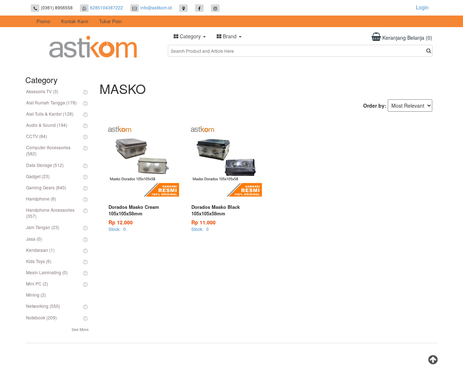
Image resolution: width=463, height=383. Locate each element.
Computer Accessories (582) (48, 150)
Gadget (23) (38, 176)
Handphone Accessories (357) (50, 213)
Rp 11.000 (203, 222)
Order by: (374, 105)
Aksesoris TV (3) (42, 91)
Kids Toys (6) (38, 261)
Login (422, 7)
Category (190, 36)
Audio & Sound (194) (46, 125)
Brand (229, 36)
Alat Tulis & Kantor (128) (49, 114)
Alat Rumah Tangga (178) (51, 102)
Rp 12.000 (121, 222)
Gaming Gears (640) (46, 187)
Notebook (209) (41, 317)
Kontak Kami (74, 21)
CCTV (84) (36, 136)
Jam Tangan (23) (42, 227)
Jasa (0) (34, 239)
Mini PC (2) (37, 283)
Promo (43, 21)
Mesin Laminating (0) (47, 272)
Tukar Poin (110, 21)
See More (80, 329)
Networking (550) (43, 306)
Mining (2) (36, 295)
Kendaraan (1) (40, 250)
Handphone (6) (41, 198)
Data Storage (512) (45, 165)
